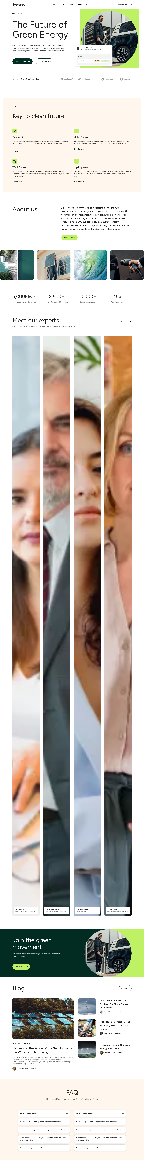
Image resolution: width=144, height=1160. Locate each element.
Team (71, 4)
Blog (88, 4)
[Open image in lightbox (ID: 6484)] (17, 265)
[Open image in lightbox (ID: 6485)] (54, 265)
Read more (17, 151)
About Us (62, 4)
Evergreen (19, 4)
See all (124, 988)
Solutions (79, 4)
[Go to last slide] (122, 321)
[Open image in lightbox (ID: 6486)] (90, 265)
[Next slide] (129, 321)
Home (54, 4)
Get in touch (122, 5)
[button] (44, 1113)
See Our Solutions (22, 61)
